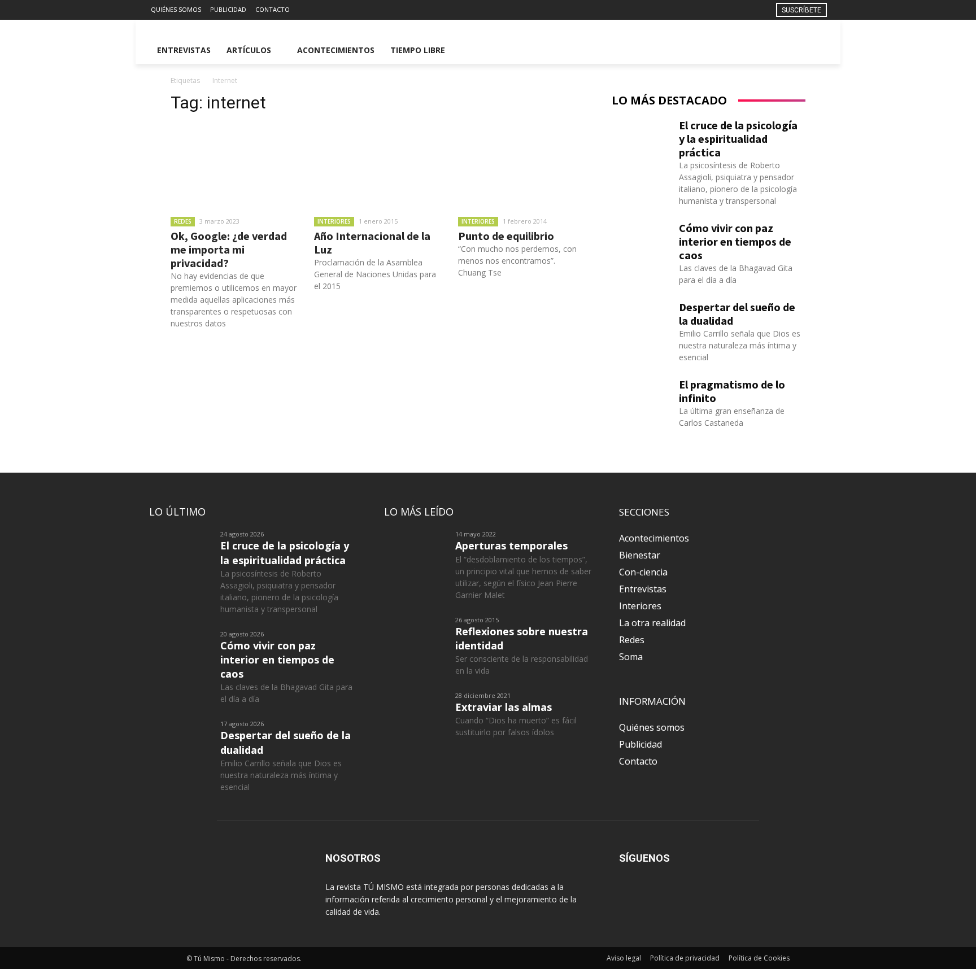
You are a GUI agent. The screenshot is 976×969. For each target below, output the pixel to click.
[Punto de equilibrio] (521, 166)
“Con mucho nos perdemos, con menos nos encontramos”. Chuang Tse (517, 260)
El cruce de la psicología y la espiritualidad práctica (738, 138)
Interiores (334, 221)
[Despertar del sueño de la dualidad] (641, 320)
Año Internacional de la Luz (372, 242)
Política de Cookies (759, 958)
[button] (813, 50)
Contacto (638, 761)
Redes (182, 221)
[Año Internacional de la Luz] (377, 166)
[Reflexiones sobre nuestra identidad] (415, 637)
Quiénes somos (652, 727)
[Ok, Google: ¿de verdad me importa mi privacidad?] (234, 166)
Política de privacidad (685, 958)
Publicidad (640, 744)
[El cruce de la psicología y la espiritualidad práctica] (641, 139)
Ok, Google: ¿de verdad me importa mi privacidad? (229, 249)
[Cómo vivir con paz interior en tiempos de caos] (641, 241)
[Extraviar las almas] (415, 713)
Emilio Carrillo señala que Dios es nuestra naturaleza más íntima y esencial (739, 345)
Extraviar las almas (503, 707)
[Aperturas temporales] (415, 551)
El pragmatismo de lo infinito (732, 391)
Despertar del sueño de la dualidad (737, 314)
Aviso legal (624, 958)
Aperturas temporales (511, 545)
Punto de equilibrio (506, 236)
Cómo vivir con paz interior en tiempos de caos (735, 241)
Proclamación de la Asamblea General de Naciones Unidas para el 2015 (375, 274)
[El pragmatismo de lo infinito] (641, 398)
